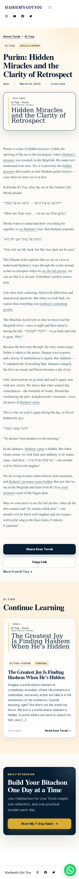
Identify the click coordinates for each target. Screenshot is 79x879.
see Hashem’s (28, 229)
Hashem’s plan (34, 448)
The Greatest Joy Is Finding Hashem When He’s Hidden (36, 674)
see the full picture (54, 270)
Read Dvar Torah (58, 730)
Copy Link (39, 562)
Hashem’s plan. (30, 402)
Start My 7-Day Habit (39, 824)
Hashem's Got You (24, 7)
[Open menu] (49, 7)
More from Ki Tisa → (17, 571)
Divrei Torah (11, 36)
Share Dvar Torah (39, 549)
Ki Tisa (29, 36)
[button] (70, 870)
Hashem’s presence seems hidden (30, 481)
